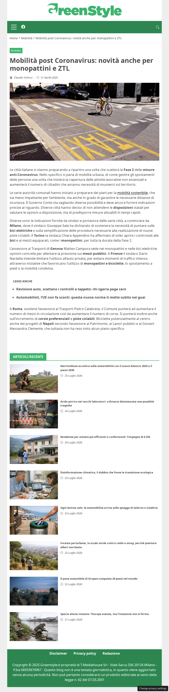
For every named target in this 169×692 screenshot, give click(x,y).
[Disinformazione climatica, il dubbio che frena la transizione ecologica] (34, 485)
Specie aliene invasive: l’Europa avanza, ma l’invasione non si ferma (104, 614)
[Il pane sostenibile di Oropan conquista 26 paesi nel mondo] (34, 591)
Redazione (111, 653)
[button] (157, 27)
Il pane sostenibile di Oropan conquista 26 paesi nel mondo (98, 578)
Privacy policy (85, 653)
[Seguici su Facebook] (23, 27)
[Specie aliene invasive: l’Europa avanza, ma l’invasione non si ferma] (34, 626)
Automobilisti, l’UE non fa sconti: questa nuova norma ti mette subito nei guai (80, 297)
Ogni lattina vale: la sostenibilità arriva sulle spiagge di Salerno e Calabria (109, 508)
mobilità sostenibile (132, 192)
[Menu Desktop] (14, 27)
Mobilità (16, 50)
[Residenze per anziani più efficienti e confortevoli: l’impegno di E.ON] (34, 449)
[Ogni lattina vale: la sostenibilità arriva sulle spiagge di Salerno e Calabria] (34, 520)
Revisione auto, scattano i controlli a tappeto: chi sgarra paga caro (71, 289)
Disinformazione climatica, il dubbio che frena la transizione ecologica (106, 472)
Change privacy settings (153, 688)
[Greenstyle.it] (84, 10)
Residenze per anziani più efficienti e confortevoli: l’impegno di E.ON (105, 437)
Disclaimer (58, 653)
